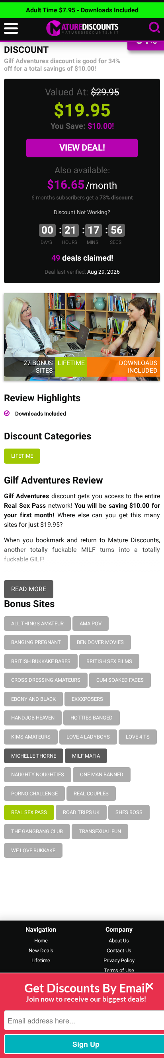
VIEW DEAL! (82, 148)
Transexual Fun (100, 831)
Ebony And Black (33, 699)
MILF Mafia (86, 756)
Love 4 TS (138, 737)
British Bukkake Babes (40, 661)
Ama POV (91, 624)
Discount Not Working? (82, 212)
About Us (119, 941)
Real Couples (91, 794)
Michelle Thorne (33, 756)
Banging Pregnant (36, 642)
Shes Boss (129, 812)
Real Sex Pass (29, 812)
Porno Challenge (34, 794)
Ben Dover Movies (100, 642)
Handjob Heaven (33, 718)
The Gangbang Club (37, 831)
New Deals (41, 951)
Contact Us (119, 951)
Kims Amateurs (31, 737)
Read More (28, 589)
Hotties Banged (91, 718)
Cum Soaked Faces (120, 680)
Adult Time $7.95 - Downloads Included (82, 10)
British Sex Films (109, 661)
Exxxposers (87, 699)
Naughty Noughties (37, 775)
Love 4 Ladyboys (88, 737)
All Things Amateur (37, 624)
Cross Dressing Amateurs (45, 680)
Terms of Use (119, 970)
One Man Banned (101, 775)
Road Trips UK (81, 812)
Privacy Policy (119, 960)
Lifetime (22, 456)
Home (41, 941)
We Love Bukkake (33, 850)
